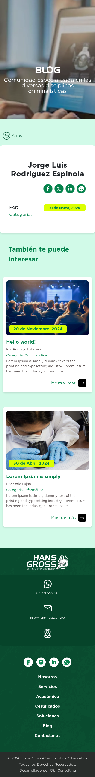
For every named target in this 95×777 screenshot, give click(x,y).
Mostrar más (63, 383)
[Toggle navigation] (86, 10)
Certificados (47, 706)
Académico (47, 696)
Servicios (47, 686)
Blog (47, 725)
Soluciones (47, 715)
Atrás (16, 135)
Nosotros (47, 676)
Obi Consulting (63, 770)
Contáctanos (47, 735)
